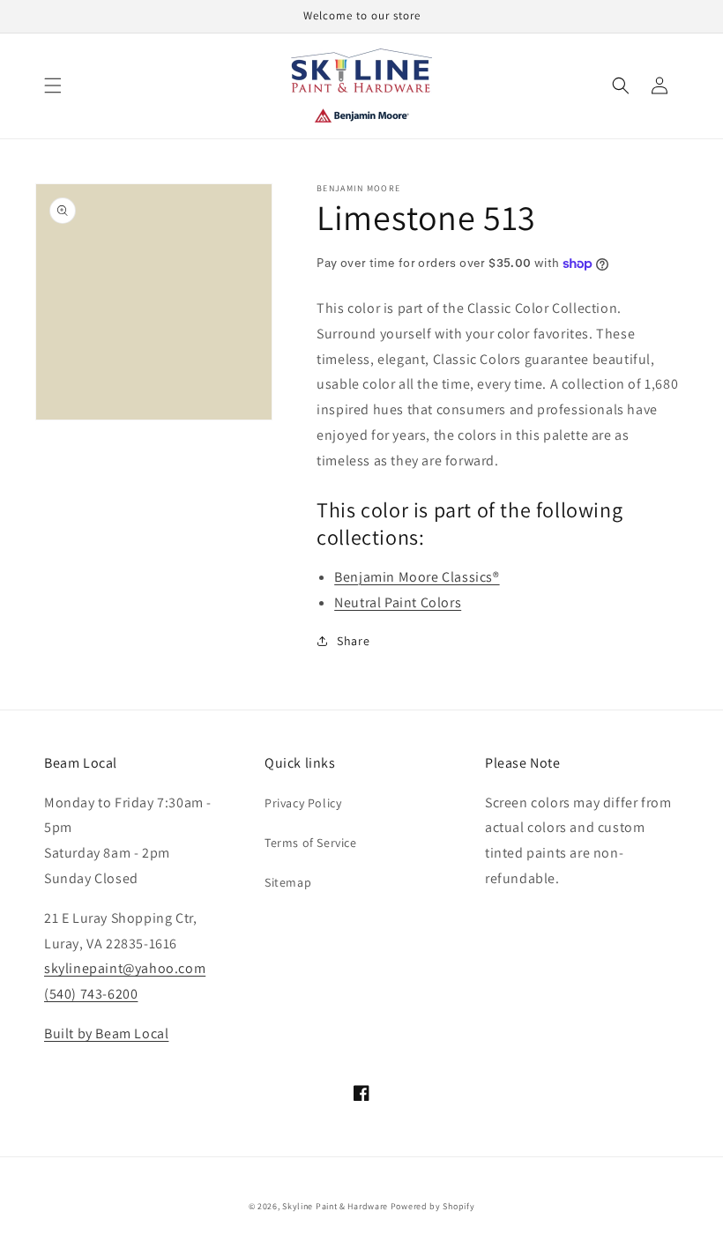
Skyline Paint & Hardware (335, 1206)
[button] (53, 85)
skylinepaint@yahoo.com (124, 968)
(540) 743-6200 (91, 994)
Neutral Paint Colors (397, 602)
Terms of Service (311, 843)
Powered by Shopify (433, 1206)
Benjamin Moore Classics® (416, 577)
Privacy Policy (303, 803)
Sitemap (288, 882)
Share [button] (353, 641)
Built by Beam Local (106, 1033)
